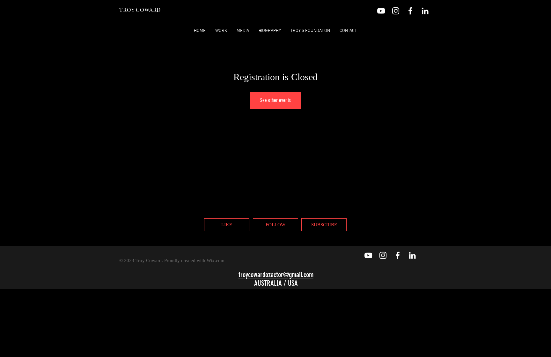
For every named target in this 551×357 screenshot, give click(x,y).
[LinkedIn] (425, 11)
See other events (275, 100)
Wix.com (215, 260)
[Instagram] (395, 11)
